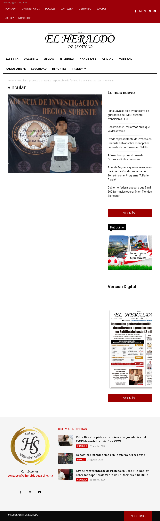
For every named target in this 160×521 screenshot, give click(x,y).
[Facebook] (135, 11)
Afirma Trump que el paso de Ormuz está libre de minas (125, 157)
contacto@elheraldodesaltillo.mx (30, 475)
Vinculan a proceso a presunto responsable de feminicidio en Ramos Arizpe (59, 80)
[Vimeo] (150, 11)
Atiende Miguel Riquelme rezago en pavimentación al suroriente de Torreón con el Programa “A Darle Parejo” (130, 173)
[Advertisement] (55, 201)
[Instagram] (140, 11)
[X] (145, 11)
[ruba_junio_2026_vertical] (130, 269)
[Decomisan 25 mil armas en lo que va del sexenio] (65, 458)
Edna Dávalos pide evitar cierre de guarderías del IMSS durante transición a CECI (128, 115)
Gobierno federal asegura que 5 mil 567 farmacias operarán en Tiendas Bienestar (130, 191)
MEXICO (80, 459)
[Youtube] (154, 11)
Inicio (11, 80)
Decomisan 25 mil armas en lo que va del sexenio (129, 129)
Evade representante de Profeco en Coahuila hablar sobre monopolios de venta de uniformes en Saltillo (130, 143)
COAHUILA (82, 446)
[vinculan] (55, 171)
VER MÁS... (130, 213)
